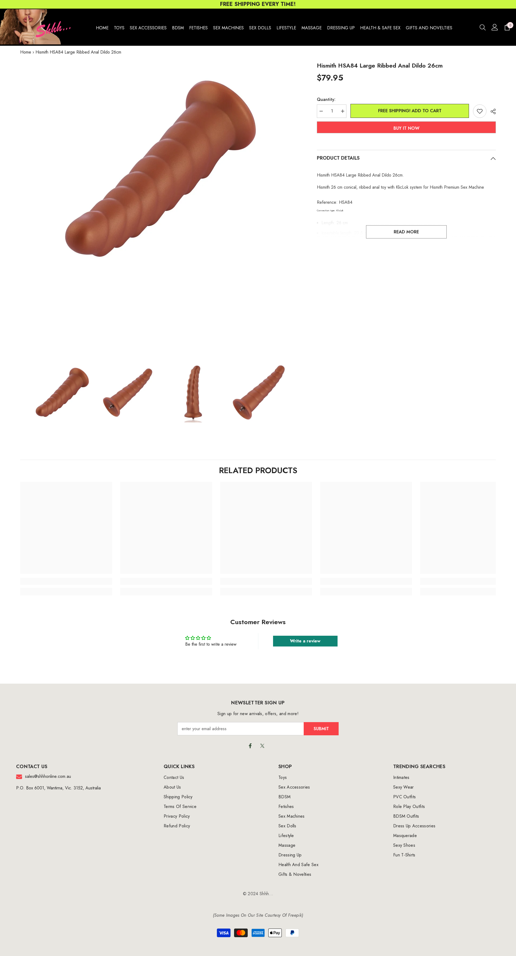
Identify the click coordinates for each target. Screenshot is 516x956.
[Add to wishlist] (479, 111)
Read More (406, 232)
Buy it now (406, 128)
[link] (66, 581)
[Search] (483, 27)
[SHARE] (491, 111)
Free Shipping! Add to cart (410, 111)
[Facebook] (250, 746)
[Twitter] (262, 746)
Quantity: (326, 99)
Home (25, 52)
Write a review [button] (305, 641)
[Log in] (495, 27)
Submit (321, 729)
